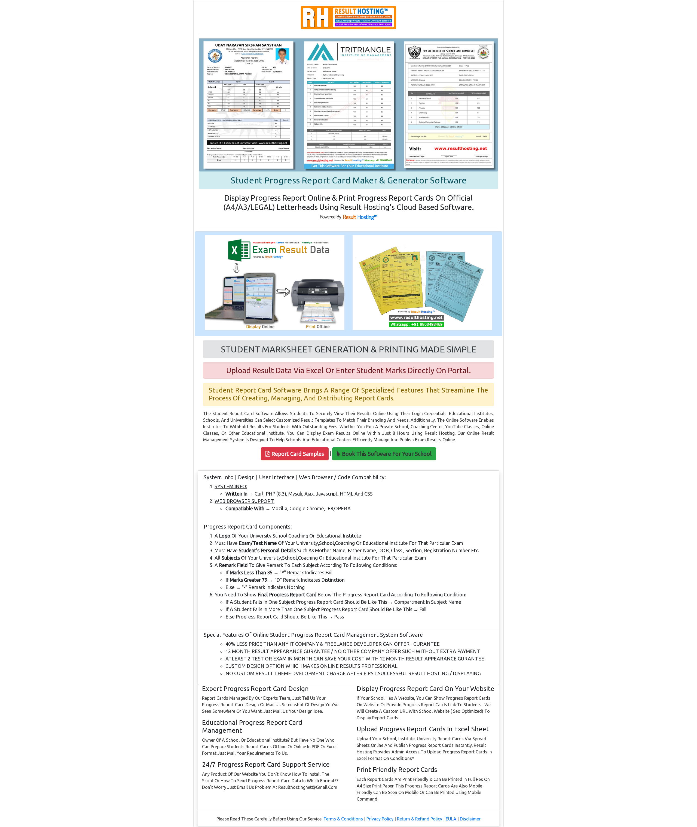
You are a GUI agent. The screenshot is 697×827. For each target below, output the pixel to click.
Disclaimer (470, 818)
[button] (295, 453)
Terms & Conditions (343, 818)
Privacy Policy (379, 818)
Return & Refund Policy (419, 818)
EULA (451, 818)
